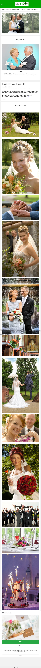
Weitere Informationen (20, 338)
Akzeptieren (4, 336)
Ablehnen (12, 336)
